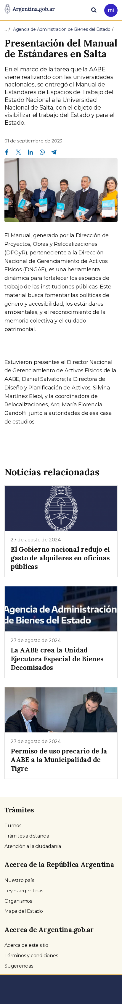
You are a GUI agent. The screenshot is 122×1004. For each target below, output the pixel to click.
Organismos (18, 901)
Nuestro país (19, 880)
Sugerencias (18, 966)
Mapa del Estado (23, 911)
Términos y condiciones (31, 955)
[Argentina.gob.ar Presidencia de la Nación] (29, 9)
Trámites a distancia (26, 836)
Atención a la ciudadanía (32, 846)
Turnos (12, 825)
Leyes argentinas (23, 891)
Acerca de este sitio (26, 945)
